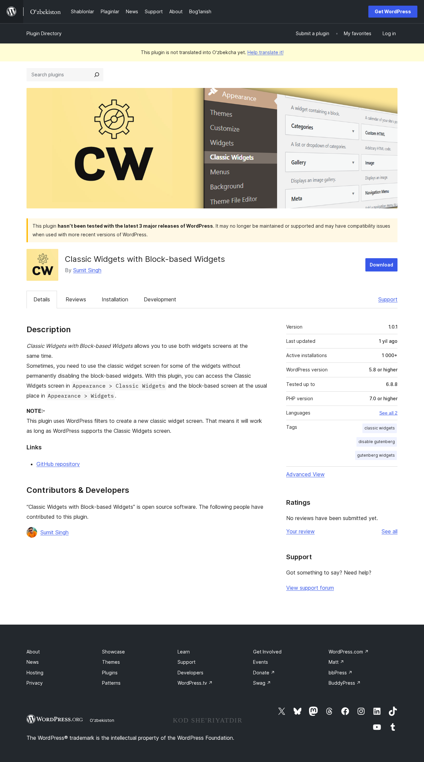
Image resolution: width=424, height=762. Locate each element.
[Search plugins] (96, 74)
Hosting (34, 672)
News (32, 662)
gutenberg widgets (376, 455)
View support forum (310, 587)
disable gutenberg (376, 441)
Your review (300, 531)
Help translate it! (265, 52)
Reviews (76, 299)
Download (381, 264)
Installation (115, 299)
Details (41, 299)
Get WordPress (393, 11)
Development (160, 299)
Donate (264, 672)
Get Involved (267, 651)
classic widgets (379, 427)
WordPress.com (349, 651)
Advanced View (305, 474)
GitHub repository (58, 464)
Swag (262, 683)
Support (388, 299)
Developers (190, 672)
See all (390, 531)
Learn (184, 651)
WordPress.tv (195, 683)
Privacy (34, 683)
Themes (111, 662)
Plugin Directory (44, 33)
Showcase (113, 651)
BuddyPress (345, 683)
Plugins (110, 672)
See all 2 (388, 413)
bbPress (340, 672)
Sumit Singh (87, 270)
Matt (336, 662)
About (33, 651)
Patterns (111, 683)
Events (260, 662)
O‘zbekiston (102, 720)
